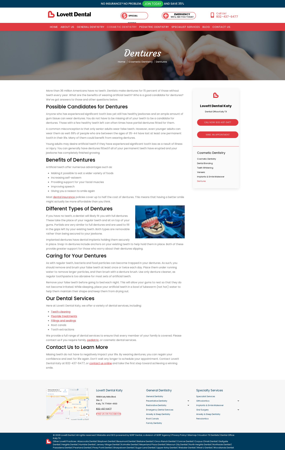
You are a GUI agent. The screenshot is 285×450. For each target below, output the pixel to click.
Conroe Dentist (185, 441)
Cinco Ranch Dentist (165, 441)
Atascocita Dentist (87, 441)
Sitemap (192, 435)
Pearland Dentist (82, 447)
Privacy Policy (179, 435)
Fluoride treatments (64, 316)
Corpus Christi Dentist (206, 441)
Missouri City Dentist (177, 444)
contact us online (100, 363)
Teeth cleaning (60, 312)
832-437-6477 (227, 16)
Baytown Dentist (106, 441)
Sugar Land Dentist (145, 447)
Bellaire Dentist (145, 441)
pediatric (93, 340)
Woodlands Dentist (224, 447)
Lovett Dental (68, 435)
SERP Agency (163, 435)
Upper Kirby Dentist (167, 447)
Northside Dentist (222, 444)
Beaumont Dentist (126, 441)
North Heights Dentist (200, 444)
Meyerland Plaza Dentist (152, 444)
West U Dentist (204, 447)
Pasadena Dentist (62, 447)
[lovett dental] (69, 14)
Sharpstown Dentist (123, 447)
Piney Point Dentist (102, 447)
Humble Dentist (87, 444)
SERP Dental (136, 435)
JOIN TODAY (152, 4)
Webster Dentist (186, 447)
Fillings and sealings (63, 321)
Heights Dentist (70, 444)
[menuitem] (54, 27)
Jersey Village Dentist (108, 444)
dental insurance (64, 197)
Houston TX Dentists (208, 435)
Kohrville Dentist (129, 444)
